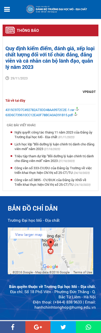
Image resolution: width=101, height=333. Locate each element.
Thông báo (28, 30)
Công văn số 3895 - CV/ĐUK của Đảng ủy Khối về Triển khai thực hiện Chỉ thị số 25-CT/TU (50, 182)
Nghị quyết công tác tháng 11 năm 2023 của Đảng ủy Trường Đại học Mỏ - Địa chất (53, 134)
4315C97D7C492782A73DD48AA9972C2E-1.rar (39, 109)
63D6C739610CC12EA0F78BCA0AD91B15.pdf (39, 115)
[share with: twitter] (63, 327)
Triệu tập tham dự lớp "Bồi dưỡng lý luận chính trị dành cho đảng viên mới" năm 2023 (54, 158)
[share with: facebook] (12, 327)
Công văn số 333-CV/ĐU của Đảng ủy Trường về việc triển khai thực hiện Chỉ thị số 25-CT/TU (53, 170)
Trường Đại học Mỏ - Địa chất (34, 220)
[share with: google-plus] (38, 327)
